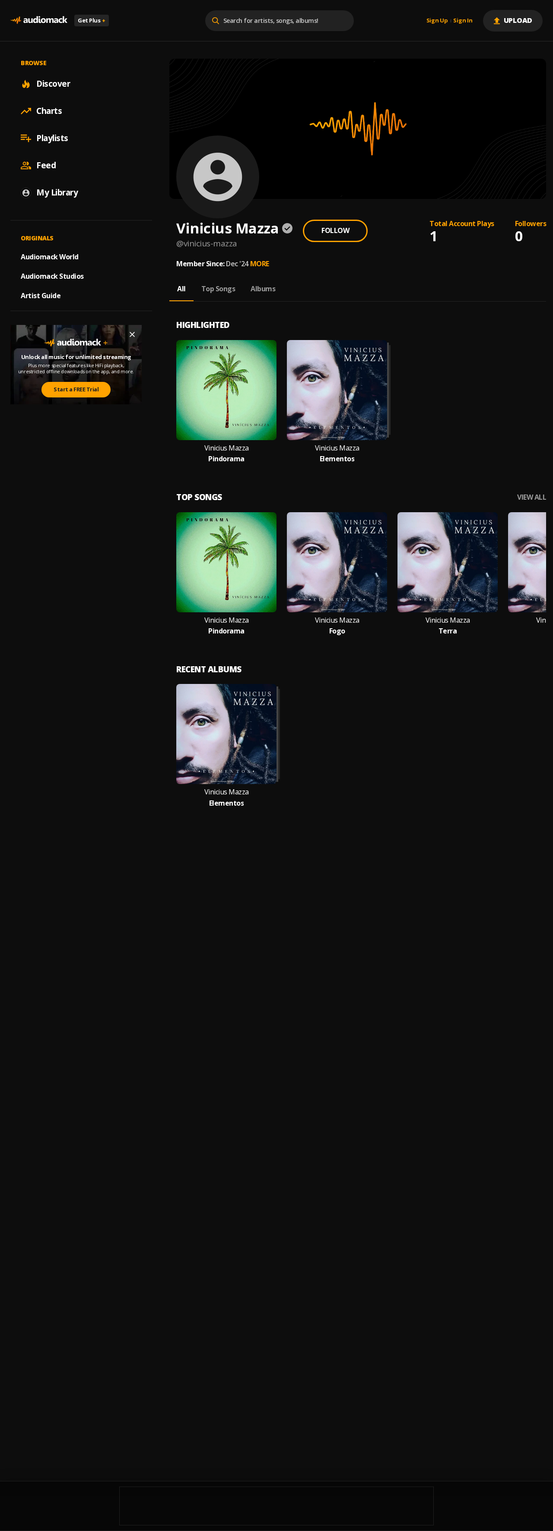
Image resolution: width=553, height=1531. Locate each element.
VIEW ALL (531, 497)
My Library (57, 192)
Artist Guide (40, 295)
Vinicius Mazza (226, 448)
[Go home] (38, 20)
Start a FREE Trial (76, 389)
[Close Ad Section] (132, 334)
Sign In (462, 20)
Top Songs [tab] (218, 288)
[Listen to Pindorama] (226, 390)
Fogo (337, 631)
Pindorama (226, 458)
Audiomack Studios (52, 276)
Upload (518, 20)
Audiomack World (50, 256)
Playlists (52, 138)
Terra (448, 631)
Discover (53, 83)
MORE (259, 263)
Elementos (337, 458)
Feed (46, 165)
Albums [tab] (263, 288)
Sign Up (437, 20)
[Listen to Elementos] (337, 390)
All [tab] (181, 288)
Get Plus (91, 20)
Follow (335, 230)
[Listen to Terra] (447, 562)
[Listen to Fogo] (337, 562)
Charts (49, 111)
